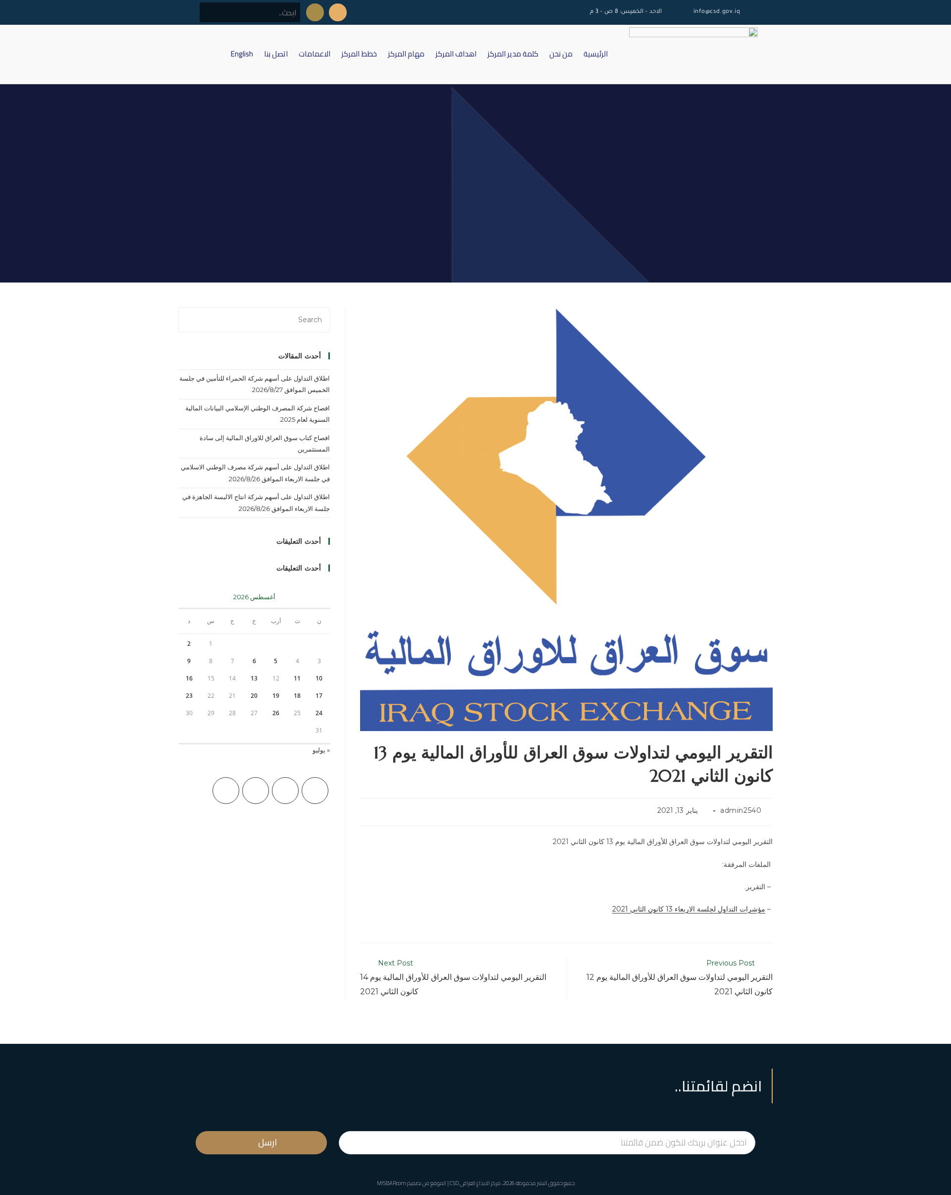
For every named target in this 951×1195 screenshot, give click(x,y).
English (242, 54)
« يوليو (321, 750)
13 (254, 678)
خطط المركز (359, 54)
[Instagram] (255, 790)
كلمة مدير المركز (512, 54)
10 (319, 678)
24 (319, 713)
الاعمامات (314, 54)
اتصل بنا (276, 54)
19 (275, 695)
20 (254, 695)
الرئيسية (595, 54)
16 (189, 678)
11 (297, 678)
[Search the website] (250, 11)
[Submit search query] (212, 12)
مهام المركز (406, 54)
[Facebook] (285, 790)
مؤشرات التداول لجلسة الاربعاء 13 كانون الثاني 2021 (688, 909)
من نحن (561, 54)
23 (189, 695)
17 (319, 695)
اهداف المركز (455, 54)
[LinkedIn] (225, 790)
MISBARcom (391, 1183)
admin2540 (740, 810)
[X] (315, 790)
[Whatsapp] (315, 12)
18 (297, 695)
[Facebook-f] (338, 12)
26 (275, 713)
